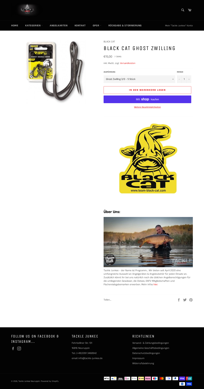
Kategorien (33, 25)
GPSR (96, 25)
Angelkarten (59, 25)
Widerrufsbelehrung (143, 363)
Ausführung (109, 72)
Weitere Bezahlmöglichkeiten (147, 107)
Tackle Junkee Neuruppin (29, 381)
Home (14, 25)
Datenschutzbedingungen (146, 353)
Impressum (138, 358)
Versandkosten (127, 63)
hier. (156, 284)
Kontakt (80, 25)
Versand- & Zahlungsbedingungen (150, 343)
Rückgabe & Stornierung (125, 25)
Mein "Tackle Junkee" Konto (179, 25)
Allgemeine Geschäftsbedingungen (150, 348)
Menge (180, 72)
